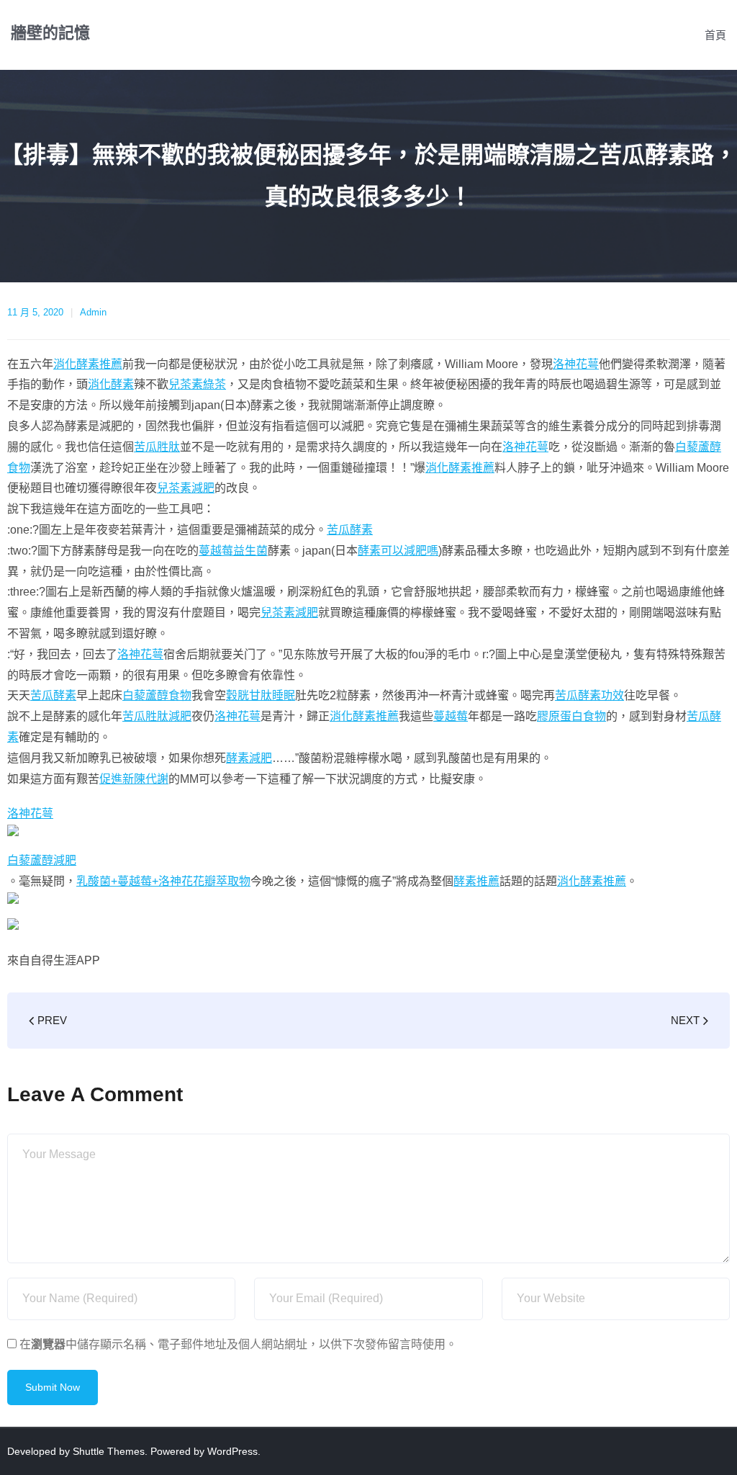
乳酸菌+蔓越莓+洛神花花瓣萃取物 (163, 881)
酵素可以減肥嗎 (398, 550)
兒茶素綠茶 (197, 384)
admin (93, 312)
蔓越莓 (450, 716)
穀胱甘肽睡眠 (260, 695)
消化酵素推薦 (87, 364)
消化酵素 (111, 384)
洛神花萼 (576, 364)
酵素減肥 (249, 758)
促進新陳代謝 (133, 779)
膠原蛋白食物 (571, 716)
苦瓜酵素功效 (589, 695)
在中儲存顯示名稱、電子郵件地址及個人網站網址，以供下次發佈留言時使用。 (238, 1344)
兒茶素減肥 (185, 488)
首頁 (715, 35)
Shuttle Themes (109, 1451)
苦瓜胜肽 (157, 447)
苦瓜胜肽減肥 (156, 716)
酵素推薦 (476, 881)
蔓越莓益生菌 (233, 550)
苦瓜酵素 (350, 530)
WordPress (232, 1451)
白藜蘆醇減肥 (41, 860)
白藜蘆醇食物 (156, 695)
